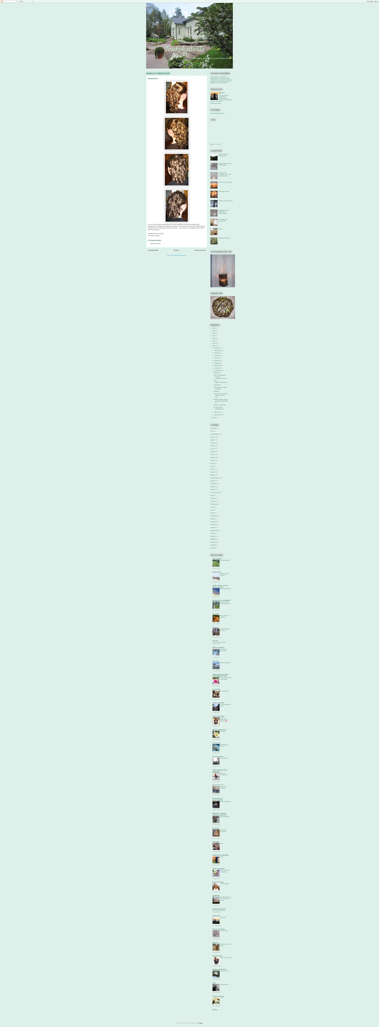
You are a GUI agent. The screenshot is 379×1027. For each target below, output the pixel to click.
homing (212, 533)
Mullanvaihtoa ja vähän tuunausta (220, 388)
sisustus (212, 437)
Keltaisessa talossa (218, 996)
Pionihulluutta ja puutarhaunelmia (217, 799)
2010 (214, 343)
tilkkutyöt (213, 498)
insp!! (214, 983)
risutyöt (212, 472)
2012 (214, 338)
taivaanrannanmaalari (219, 909)
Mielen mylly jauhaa (225, 588)
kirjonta (212, 507)
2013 (214, 336)
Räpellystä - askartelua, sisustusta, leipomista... (219, 814)
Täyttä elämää (216, 572)
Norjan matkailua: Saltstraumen (223, 154)
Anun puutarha (217, 558)
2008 (214, 417)
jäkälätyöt (213, 539)
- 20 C (221, 998)
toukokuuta (217, 365)
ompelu (212, 440)
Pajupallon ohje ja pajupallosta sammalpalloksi (224, 211)
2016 (214, 328)
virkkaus (212, 454)
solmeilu (212, 548)
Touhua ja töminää (218, 703)
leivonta (212, 518)
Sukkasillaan (216, 689)
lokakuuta (217, 353)
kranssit (212, 469)
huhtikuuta (217, 368)
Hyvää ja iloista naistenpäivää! (218, 408)
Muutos (221, 229)
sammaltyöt (213, 524)
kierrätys (212, 445)
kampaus (157, 235)
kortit (211, 510)
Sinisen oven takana (218, 929)
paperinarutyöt (214, 530)
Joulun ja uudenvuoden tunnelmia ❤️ (224, 719)
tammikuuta (217, 414)
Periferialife (216, 895)
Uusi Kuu (215, 640)
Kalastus (212, 536)
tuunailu (212, 489)
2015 (214, 331)
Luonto (212, 448)
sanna (223, 92)
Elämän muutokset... (225, 662)
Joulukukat (213, 521)
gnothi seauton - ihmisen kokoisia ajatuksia (220, 586)
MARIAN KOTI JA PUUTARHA (221, 600)
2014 (214, 333)
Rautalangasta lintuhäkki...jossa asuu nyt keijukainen (225, 174)
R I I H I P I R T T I (218, 785)
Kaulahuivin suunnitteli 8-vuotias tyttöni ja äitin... (221, 395)
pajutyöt (212, 481)
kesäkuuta (217, 363)
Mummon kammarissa (219, 729)
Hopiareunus (216, 915)
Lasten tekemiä (214, 492)
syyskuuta (217, 355)
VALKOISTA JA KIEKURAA (220, 855)
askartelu (213, 527)
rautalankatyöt (214, 434)
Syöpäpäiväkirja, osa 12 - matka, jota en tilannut (225, 898)
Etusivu (176, 250)
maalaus (212, 460)
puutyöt (212, 513)
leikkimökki (213, 516)
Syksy (221, 856)
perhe (212, 495)
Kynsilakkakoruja (224, 816)
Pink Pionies (216, 743)
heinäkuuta (217, 360)
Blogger (200, 1023)
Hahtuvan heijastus (218, 647)
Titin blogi (215, 661)
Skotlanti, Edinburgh (225, 801)
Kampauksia (217, 385)
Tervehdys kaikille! (224, 191)
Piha (211, 431)
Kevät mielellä (224, 758)
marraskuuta (218, 350)
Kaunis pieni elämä (218, 716)
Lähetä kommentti (155, 243)
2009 (214, 346)
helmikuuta (217, 412)
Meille (221, 843)
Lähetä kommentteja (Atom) (178, 255)
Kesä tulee (223, 731)
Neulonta (212, 486)
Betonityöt (213, 545)
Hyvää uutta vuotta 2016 (219, 910)
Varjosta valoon (224, 984)
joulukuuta (217, 348)
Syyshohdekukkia (225, 560)
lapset (212, 463)
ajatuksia (213, 451)
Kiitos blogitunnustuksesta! (220, 381)
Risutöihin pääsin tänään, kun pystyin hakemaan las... (221, 401)
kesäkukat (213, 428)
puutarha (212, 443)
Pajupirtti (215, 627)
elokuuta (216, 358)
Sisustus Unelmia (217, 756)
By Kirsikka (215, 828)
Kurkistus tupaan (224, 971)
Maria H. (215, 942)
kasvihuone (213, 483)
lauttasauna (213, 542)
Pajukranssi (217, 372)
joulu (211, 466)
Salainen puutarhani (218, 868)
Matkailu (212, 475)
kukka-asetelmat (215, 478)
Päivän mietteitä (224, 883)
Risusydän (215, 614)
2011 (214, 341)
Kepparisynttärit (224, 691)
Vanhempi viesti (200, 250)
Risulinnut (216, 391)
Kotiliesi (215, 1009)
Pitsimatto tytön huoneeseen (223, 220)
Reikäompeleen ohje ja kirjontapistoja (225, 164)
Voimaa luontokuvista (220, 405)
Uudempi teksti (153, 250)
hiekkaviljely (213, 504)
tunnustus (213, 501)
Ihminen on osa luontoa (225, 182)
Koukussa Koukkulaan (219, 969)
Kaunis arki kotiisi (218, 882)
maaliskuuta (217, 370)
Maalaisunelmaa (217, 956)
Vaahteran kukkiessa (224, 238)
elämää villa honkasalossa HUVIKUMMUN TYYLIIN (220, 675)
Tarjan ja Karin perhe (225, 957)
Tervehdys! (223, 917)
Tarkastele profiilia (215, 103)
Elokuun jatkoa (224, 930)
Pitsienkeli (215, 842)
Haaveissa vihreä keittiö (218, 642)
